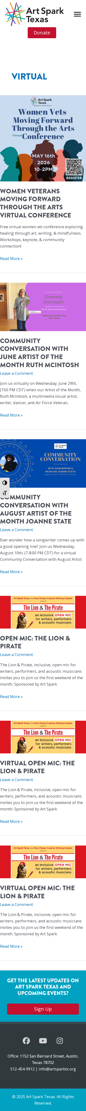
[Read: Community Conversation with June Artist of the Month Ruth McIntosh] (43, 306)
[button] (26, 1041)
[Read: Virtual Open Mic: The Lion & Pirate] (43, 736)
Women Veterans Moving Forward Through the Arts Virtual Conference (35, 203)
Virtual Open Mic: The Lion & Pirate (37, 767)
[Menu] (77, 14)
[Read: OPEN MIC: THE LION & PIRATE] (43, 611)
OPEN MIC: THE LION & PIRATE (35, 642)
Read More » (11, 258)
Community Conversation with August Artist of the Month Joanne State (36, 509)
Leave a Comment (16, 373)
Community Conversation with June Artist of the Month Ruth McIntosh (39, 353)
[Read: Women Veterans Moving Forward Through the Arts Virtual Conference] (43, 138)
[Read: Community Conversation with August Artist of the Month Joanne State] (43, 463)
